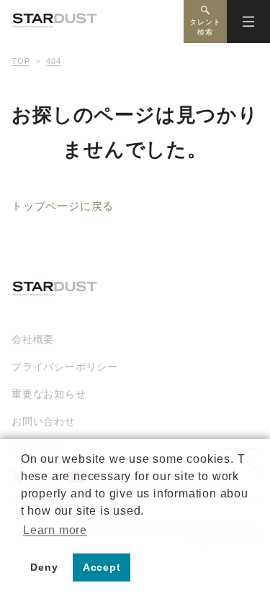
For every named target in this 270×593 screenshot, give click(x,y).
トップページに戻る (63, 206)
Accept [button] (102, 567)
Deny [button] (44, 567)
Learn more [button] (55, 530)
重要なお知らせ (49, 394)
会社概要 (33, 339)
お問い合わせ (44, 421)
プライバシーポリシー (65, 367)
